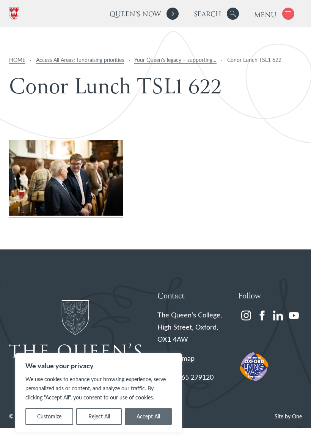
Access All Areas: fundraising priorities (80, 59)
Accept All (148, 416)
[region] (98, 393)
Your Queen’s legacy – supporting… (175, 59)
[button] (233, 14)
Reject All (99, 416)
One (297, 416)
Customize (49, 416)
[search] (216, 13)
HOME (17, 59)
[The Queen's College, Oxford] (15, 14)
